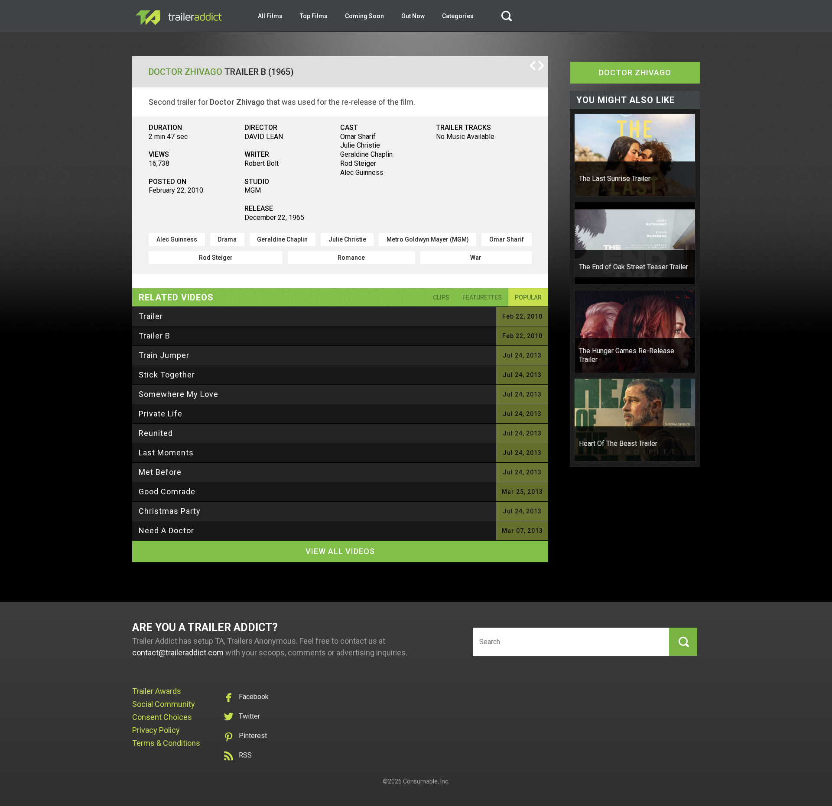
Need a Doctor (166, 530)
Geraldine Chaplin (282, 239)
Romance (351, 257)
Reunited (156, 433)
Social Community (163, 704)
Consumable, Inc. (426, 781)
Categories (458, 16)
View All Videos (340, 551)
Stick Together (167, 374)
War (475, 257)
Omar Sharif (506, 239)
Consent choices (162, 717)
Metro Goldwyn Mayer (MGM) (428, 239)
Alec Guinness (176, 239)
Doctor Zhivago (185, 72)
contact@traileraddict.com (178, 652)
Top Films (314, 16)
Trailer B (154, 335)
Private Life (160, 413)
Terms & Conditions (166, 743)
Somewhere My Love (178, 394)
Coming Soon (364, 16)
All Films (270, 16)
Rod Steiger (216, 257)
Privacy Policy (156, 730)
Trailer (151, 316)
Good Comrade (167, 491)
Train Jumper (164, 355)
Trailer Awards (156, 691)
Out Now (413, 16)
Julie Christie (347, 239)
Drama (227, 239)
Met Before (160, 472)
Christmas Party (170, 511)
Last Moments (166, 452)
